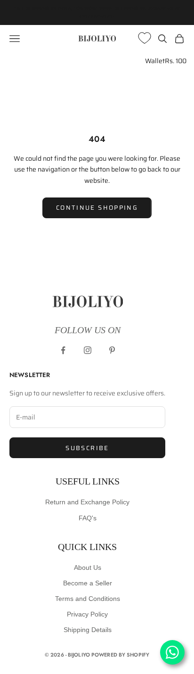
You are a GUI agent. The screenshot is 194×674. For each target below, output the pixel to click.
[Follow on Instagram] (87, 350)
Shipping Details (88, 629)
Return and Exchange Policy (87, 502)
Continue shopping (97, 208)
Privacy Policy (87, 614)
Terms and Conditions (87, 598)
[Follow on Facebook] (63, 350)
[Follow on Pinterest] (112, 350)
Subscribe (87, 448)
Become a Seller (87, 583)
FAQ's (88, 518)
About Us (87, 567)
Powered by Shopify (120, 654)
